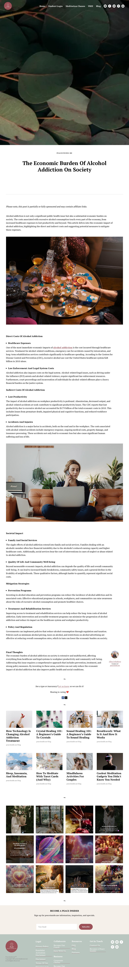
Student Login (55, 6)
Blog (98, 6)
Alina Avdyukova (115, 661)
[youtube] (114, 6)
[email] (122, 6)
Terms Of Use (42, 963)
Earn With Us (60, 951)
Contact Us (95, 945)
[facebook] (109, 6)
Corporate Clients (58, 962)
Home (42, 6)
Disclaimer (41, 959)
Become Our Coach (59, 946)
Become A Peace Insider (97, 950)
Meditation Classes (75, 6)
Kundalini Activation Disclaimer (41, 952)
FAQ (74, 945)
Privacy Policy (42, 946)
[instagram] (105, 6)
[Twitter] (66, 697)
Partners (76, 952)
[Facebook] (63, 697)
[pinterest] (118, 6)
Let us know (63, 686)
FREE (90, 6)
